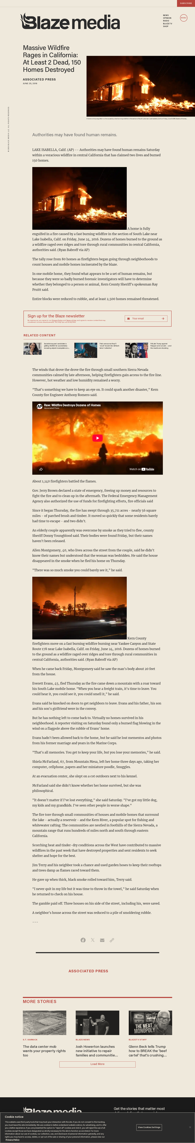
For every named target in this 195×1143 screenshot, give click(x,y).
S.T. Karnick (30, 1040)
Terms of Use (71, 320)
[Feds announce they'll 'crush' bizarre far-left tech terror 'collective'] (85, 350)
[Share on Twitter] (92, 940)
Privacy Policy (57, 320)
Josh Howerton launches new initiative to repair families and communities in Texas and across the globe (96, 1051)
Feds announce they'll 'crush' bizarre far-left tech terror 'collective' (109, 346)
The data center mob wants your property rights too (44, 1051)
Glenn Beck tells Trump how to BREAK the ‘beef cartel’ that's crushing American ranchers (148, 1051)
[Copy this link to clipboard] (111, 940)
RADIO (166, 21)
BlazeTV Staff (138, 1040)
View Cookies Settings (149, 1127)
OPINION (167, 18)
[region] (97, 1127)
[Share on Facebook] (83, 940)
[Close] (190, 1127)
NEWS (166, 15)
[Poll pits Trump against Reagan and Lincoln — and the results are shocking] (136, 350)
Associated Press (39, 79)
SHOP (165, 26)
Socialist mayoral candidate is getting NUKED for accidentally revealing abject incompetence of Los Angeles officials (56, 346)
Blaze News (83, 1040)
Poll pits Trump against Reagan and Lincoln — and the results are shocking (161, 346)
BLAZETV (167, 24)
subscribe (186, 3)
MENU (183, 18)
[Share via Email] (102, 940)
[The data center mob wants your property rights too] (44, 1022)
